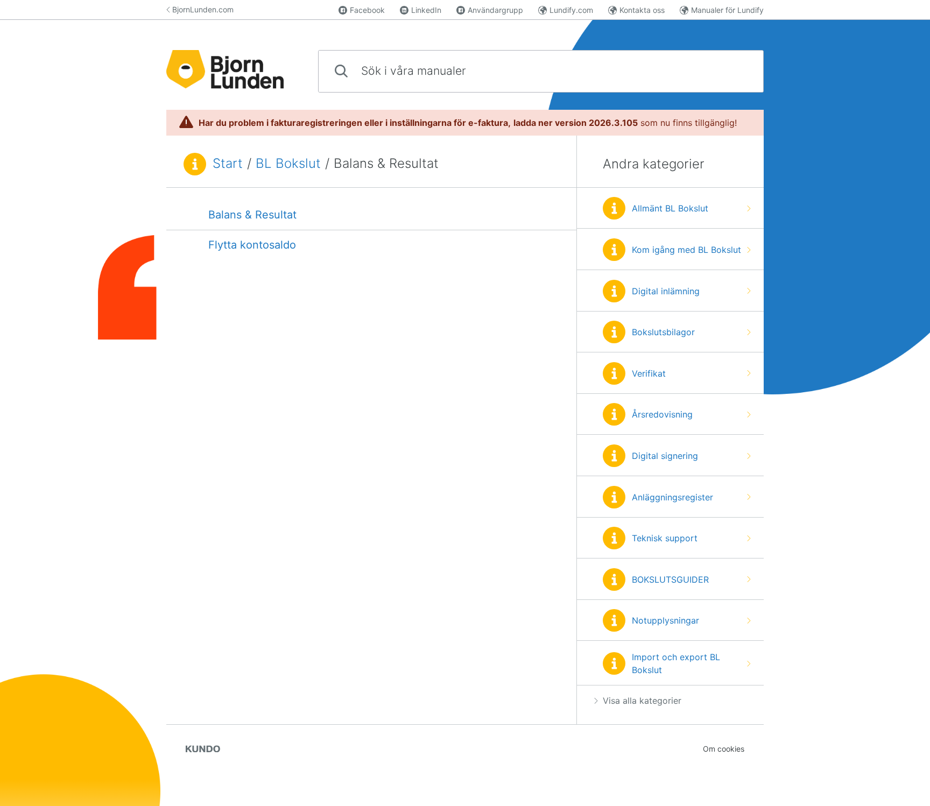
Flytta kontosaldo (252, 244)
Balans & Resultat (252, 214)
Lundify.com (571, 10)
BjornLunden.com (203, 9)
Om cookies (723, 748)
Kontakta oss (642, 10)
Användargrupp (495, 10)
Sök (737, 71)
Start (228, 163)
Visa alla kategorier (642, 700)
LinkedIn (426, 10)
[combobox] (541, 71)
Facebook (367, 10)
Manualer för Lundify (727, 10)
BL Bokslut (288, 163)
